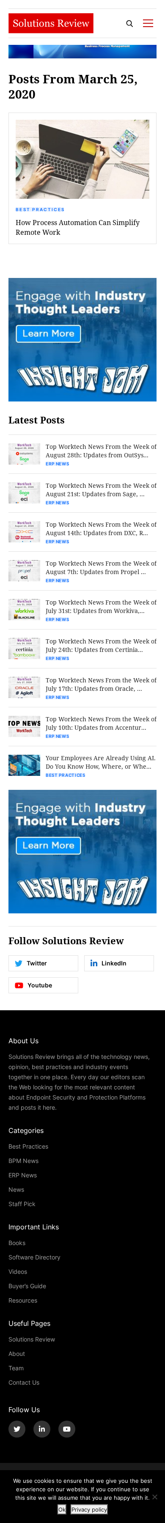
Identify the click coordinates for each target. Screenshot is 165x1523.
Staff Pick (22, 1204)
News (16, 1189)
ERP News (57, 464)
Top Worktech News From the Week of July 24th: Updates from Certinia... (101, 645)
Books (16, 1243)
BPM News (23, 1161)
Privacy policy (89, 1509)
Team (16, 1368)
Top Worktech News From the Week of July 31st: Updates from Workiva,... (101, 606)
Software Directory (34, 1257)
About (16, 1354)
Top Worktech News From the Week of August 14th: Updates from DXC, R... (101, 528)
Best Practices (40, 209)
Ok (62, 1509)
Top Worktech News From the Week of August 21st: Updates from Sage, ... (101, 489)
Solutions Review (31, 1339)
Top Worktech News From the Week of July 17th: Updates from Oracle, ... (101, 684)
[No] (154, 1497)
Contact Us (23, 1382)
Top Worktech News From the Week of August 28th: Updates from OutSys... (101, 451)
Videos (17, 1271)
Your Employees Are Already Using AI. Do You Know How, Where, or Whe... (101, 762)
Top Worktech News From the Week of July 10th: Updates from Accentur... (101, 723)
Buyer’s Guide (27, 1286)
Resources (22, 1300)
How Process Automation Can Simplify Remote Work (78, 227)
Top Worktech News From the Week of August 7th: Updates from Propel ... (101, 567)
